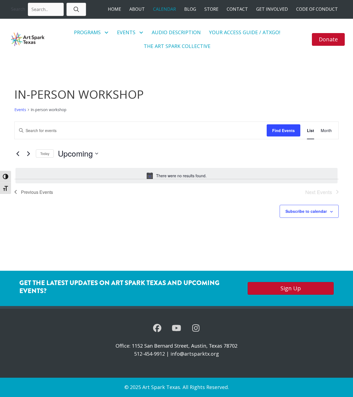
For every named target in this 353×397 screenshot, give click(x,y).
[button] (76, 9)
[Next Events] (28, 153)
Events (20, 109)
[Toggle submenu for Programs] (107, 32)
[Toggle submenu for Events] (141, 32)
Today (44, 153)
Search (18, 9)
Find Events (283, 130)
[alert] (176, 175)
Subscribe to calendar (306, 211)
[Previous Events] (17, 153)
